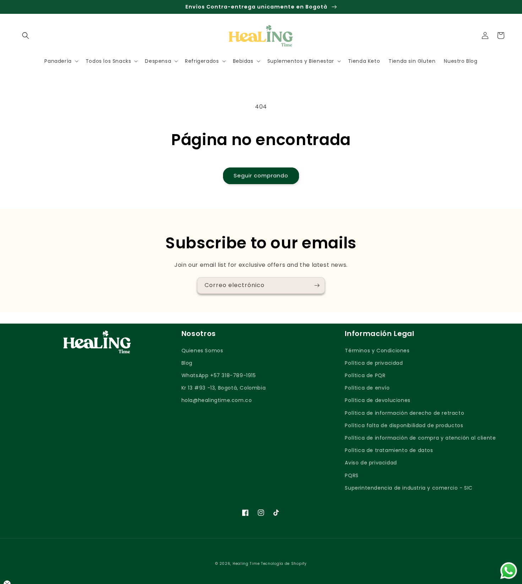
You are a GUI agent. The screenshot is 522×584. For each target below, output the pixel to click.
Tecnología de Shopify (284, 563)
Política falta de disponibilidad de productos (404, 425)
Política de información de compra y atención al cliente (420, 437)
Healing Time (246, 563)
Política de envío (367, 387)
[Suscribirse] (317, 285)
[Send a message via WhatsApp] (508, 570)
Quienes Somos (202, 350)
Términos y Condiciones (377, 350)
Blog (186, 363)
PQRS (351, 475)
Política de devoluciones (377, 400)
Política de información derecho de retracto (404, 413)
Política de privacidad (374, 363)
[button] (25, 35)
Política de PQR (365, 375)
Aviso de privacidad (371, 462)
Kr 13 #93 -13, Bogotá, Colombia (223, 387)
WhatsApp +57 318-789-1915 (218, 375)
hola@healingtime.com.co (216, 400)
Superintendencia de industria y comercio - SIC (409, 487)
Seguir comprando (261, 175)
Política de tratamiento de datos (389, 450)
